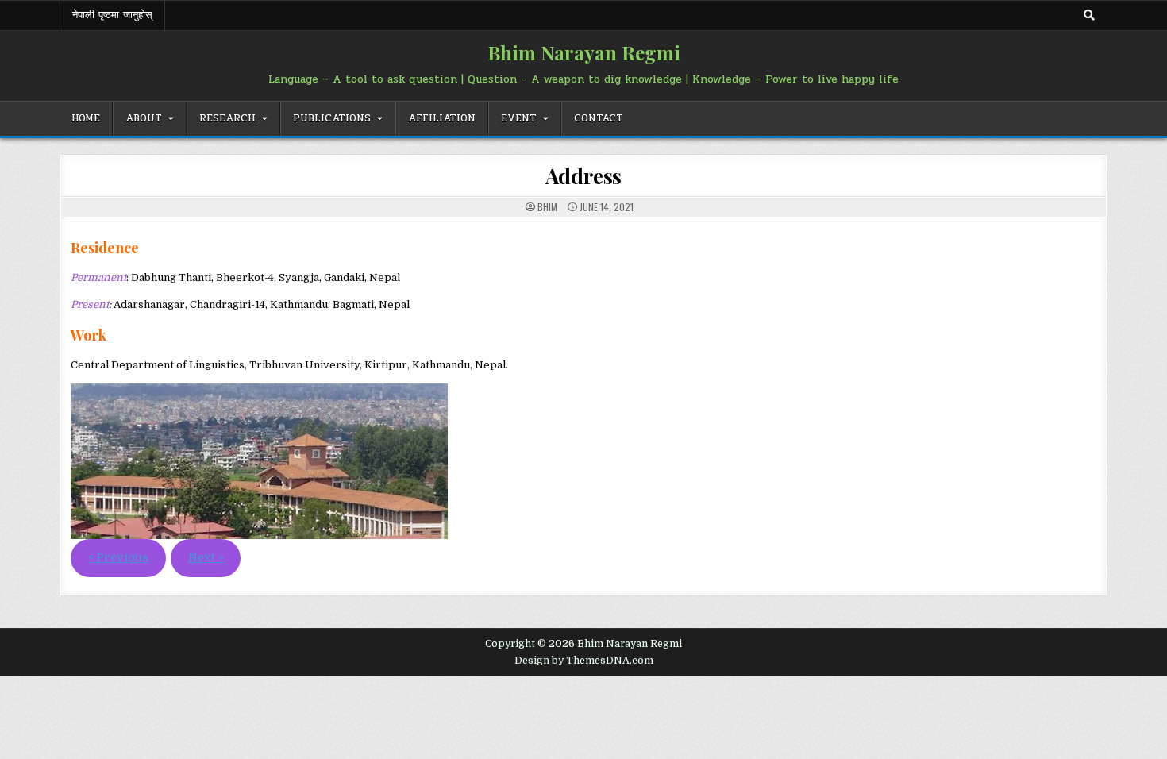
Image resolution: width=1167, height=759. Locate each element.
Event (519, 118)
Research (227, 118)
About (143, 118)
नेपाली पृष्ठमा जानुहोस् (112, 15)
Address (583, 176)
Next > (206, 557)
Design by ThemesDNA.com (583, 660)
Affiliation (442, 118)
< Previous (117, 557)
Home (85, 118)
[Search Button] (1089, 15)
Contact (598, 118)
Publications (332, 118)
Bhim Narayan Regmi (583, 52)
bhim (547, 207)
